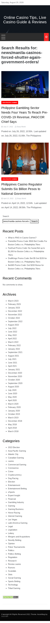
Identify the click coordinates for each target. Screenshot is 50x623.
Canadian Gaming (16, 458)
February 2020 (14, 407)
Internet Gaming (15, 516)
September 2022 (15, 321)
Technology (13, 585)
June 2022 (12, 331)
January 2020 (14, 411)
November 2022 (15, 314)
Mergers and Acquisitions (19, 536)
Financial (12, 499)
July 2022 (12, 328)
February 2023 (14, 304)
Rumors (11, 567)
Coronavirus (13, 468)
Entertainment (14, 485)
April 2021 (12, 366)
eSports (11, 492)
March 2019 (13, 417)
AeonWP (4, 616)
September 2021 (15, 352)
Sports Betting (14, 581)
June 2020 (12, 393)
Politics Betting (14, 554)
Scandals (12, 571)
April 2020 (12, 400)
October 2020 (14, 380)
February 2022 (14, 345)
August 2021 (13, 356)
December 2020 (15, 373)
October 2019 (14, 414)
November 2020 (15, 376)
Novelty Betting (14, 540)
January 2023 (14, 308)
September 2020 (15, 383)
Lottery (11, 533)
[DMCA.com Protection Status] (11, 597)
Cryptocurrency (15, 475)
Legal (10, 526)
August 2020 (13, 386)
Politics (11, 550)
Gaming (11, 506)
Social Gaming (14, 578)
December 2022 (15, 311)
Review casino (14, 564)
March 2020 (13, 404)
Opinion (11, 543)
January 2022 (14, 349)
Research (12, 561)
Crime (10, 471)
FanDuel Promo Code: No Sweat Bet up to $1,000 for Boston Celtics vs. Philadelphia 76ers (26, 251)
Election (11, 482)
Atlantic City (13, 454)
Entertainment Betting (17, 488)
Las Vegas (12, 519)
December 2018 (15, 421)
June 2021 (12, 362)
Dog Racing (13, 478)
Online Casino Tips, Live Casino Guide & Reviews (25, 19)
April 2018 (12, 428)
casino (11, 461)
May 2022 (12, 335)
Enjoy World (21, 127)
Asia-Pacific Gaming (9, 102)
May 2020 (12, 397)
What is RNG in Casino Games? (22, 237)
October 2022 (14, 318)
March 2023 (13, 301)
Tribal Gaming (14, 588)
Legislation (12, 530)
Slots (10, 574)
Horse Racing (14, 512)
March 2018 (13, 431)
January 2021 (14, 369)
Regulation (12, 557)
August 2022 (13, 325)
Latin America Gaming (17, 523)
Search (6, 216)
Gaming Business (16, 509)
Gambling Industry (16, 502)
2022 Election (14, 447)
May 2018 (12, 424)
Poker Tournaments (16, 547)
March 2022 (13, 342)
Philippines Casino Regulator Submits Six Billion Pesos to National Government (21, 189)
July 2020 (12, 390)
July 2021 (12, 359)
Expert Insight (14, 495)
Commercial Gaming (17, 464)
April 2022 (12, 338)
